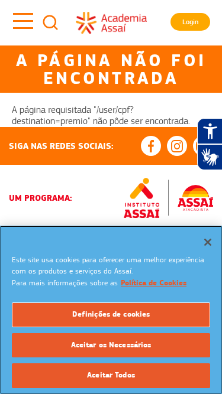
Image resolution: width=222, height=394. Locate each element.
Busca (50, 22)
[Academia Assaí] (111, 22)
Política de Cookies (153, 283)
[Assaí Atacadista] (195, 198)
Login (190, 22)
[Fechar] (208, 242)
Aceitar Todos (111, 375)
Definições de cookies (111, 314)
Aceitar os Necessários (111, 345)
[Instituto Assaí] (141, 198)
